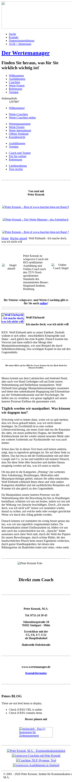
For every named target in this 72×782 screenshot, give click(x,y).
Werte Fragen (17, 85)
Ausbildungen (17, 78)
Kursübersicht (17, 137)
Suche (12, 34)
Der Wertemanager (25, 53)
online (43, 303)
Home (5, 238)
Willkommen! (17, 108)
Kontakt (13, 37)
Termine (13, 92)
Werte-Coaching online (22, 117)
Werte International (20, 130)
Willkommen (16, 75)
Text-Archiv (16, 169)
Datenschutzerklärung (21, 40)
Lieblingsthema (18, 165)
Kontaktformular (36, 673)
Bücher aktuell (18, 238)
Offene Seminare (19, 133)
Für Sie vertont (17, 156)
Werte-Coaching (18, 114)
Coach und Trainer (20, 152)
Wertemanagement (19, 123)
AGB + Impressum (20, 43)
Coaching (14, 82)
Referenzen (15, 88)
